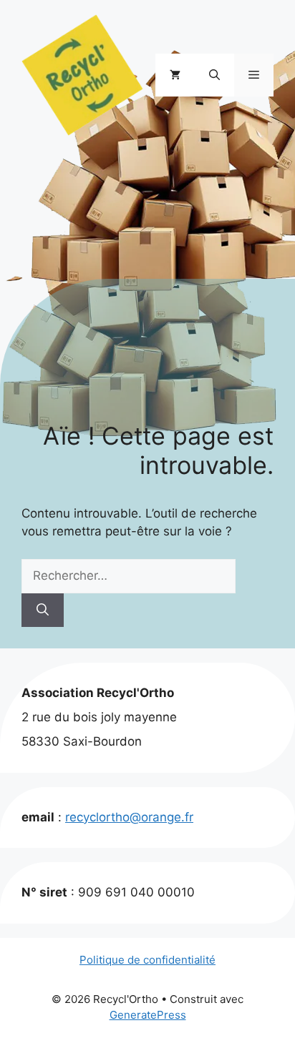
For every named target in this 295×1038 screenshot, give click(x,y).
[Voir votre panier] (175, 75)
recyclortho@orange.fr (129, 817)
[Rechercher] (42, 610)
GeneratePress (148, 1015)
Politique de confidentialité (147, 960)
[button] (214, 75)
